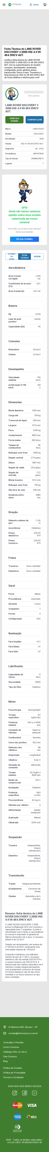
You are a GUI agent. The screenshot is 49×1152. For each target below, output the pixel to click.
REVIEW (37, 257)
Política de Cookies (12, 1068)
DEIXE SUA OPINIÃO (14, 119)
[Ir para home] (14, 5)
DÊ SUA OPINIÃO (24, 239)
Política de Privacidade (14, 1072)
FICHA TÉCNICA (24, 256)
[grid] (24, 586)
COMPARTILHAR (34, 120)
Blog (5, 1061)
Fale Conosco (10, 1056)
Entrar (36, 5)
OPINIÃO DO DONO (11, 256)
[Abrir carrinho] (4, 4)
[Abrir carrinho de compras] (45, 4)
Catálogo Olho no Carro (15, 1051)
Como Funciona (11, 1047)
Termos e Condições (13, 1077)
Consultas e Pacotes (13, 1042)
